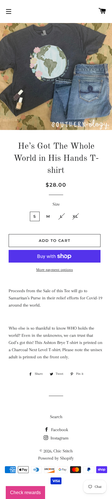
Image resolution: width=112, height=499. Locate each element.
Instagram (59, 438)
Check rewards (25, 492)
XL (75, 216)
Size (56, 204)
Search (56, 416)
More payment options (54, 269)
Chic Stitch (63, 451)
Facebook (59, 429)
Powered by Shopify (56, 458)
